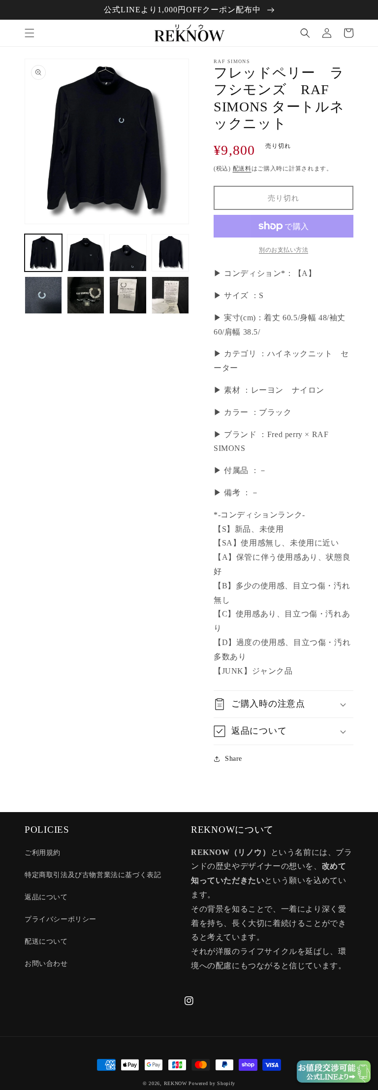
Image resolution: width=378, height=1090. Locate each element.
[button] (29, 33)
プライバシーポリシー (60, 919)
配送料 (242, 168)
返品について (46, 897)
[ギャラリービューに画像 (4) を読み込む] (170, 253)
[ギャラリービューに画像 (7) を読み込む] (128, 295)
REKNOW (175, 1083)
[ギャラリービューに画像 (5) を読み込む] (43, 295)
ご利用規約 (43, 852)
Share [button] (233, 758)
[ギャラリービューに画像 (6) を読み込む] (85, 295)
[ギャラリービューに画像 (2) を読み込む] (85, 253)
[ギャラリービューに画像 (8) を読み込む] (170, 295)
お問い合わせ (46, 963)
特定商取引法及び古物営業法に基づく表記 (93, 875)
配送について (46, 941)
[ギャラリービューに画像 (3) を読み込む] (128, 253)
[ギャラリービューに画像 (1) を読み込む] (43, 253)
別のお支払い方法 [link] (283, 249)
